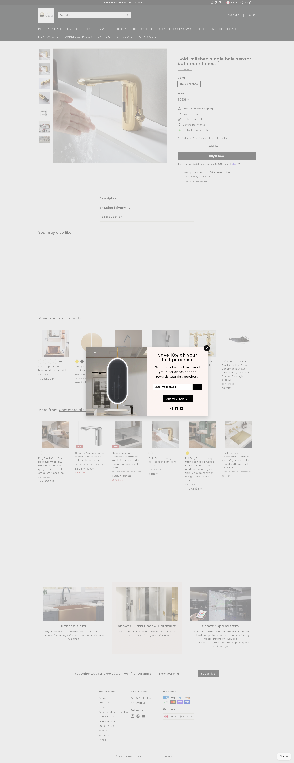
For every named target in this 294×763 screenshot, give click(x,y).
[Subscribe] (197, 387)
